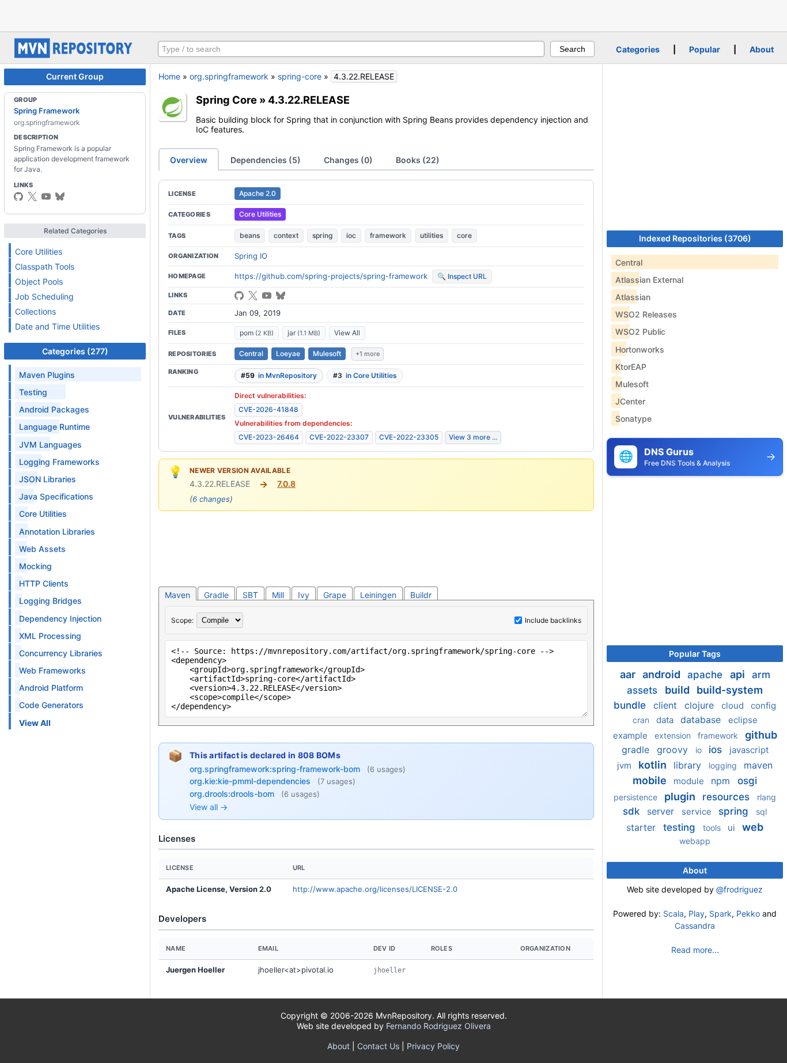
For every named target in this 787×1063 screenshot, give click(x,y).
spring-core (299, 76)
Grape (334, 595)
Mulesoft (327, 353)
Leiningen (378, 595)
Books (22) (418, 160)
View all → (209, 807)
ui (732, 827)
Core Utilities (38, 251)
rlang (766, 797)
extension (673, 735)
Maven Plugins (47, 375)
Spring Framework (47, 110)
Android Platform (51, 688)
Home (169, 76)
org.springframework (229, 76)
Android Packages (54, 409)
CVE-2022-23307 (339, 437)
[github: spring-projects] (18, 196)
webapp (694, 841)
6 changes (211, 499)
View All (347, 332)
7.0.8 (286, 484)
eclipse (743, 719)
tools (713, 828)
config (763, 705)
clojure (700, 705)
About (762, 49)
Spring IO (250, 255)
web (752, 827)
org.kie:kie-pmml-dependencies (251, 781)
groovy (674, 749)
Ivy (303, 595)
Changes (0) (348, 160)
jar (303, 332)
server (662, 811)
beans (250, 235)
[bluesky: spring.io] (60, 196)
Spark (720, 913)
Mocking (35, 566)
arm (761, 674)
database (702, 719)
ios (717, 749)
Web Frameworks (52, 670)
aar (629, 674)
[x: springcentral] (32, 196)
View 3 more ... (473, 437)
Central (251, 353)
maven (758, 765)
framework (388, 235)
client (666, 705)
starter (642, 827)
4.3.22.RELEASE (309, 99)
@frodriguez (739, 889)
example (631, 735)
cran (642, 720)
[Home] (74, 55)
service (698, 811)
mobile (651, 780)
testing (680, 827)
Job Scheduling (44, 296)
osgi (747, 780)
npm (722, 780)
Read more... (695, 950)
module (690, 781)
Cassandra (695, 925)
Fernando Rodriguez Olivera (438, 1026)
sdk (632, 811)
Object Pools (39, 281)
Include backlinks (553, 620)
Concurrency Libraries (61, 653)
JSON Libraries (47, 479)
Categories (638, 49)
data (666, 719)
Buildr (421, 595)
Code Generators (51, 705)
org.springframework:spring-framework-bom (276, 769)
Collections (35, 311)
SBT (250, 595)
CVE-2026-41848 (268, 409)
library (689, 765)
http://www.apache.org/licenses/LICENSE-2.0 (375, 889)
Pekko (748, 913)
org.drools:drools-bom (233, 794)
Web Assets (42, 549)
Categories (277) (75, 351)
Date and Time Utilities (57, 326)
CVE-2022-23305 (408, 437)
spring (322, 235)
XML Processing (50, 636)
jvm (625, 765)
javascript (749, 749)
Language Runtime (54, 427)
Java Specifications (56, 496)
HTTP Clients (44, 583)
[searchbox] (351, 49)
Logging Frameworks (59, 462)
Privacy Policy (433, 1046)
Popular (704, 49)
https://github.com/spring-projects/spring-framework (330, 276)
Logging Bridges (50, 601)
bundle (631, 705)
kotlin (653, 765)
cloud (733, 705)
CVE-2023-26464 (269, 437)
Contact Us (378, 1046)
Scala (673, 913)
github (761, 735)
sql (761, 811)
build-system (730, 690)
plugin (681, 796)
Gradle (216, 595)
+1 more (367, 354)
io (699, 750)
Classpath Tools (44, 266)
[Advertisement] (393, 14)
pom (257, 332)
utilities (431, 235)
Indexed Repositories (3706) (695, 238)
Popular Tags (695, 654)
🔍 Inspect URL (462, 276)
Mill (278, 595)
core (464, 235)
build (678, 690)
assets (643, 690)
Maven (177, 595)
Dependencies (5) (265, 160)
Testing (33, 392)
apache (706, 674)
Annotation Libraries (57, 531)
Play (696, 913)
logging (724, 765)
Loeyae (288, 353)
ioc (351, 235)
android (662, 674)
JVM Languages (50, 444)
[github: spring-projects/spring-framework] (239, 295)
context (286, 235)
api (738, 674)
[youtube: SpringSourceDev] (46, 196)
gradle (637, 749)
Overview (188, 160)
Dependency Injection (60, 618)
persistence (637, 797)
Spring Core (226, 99)
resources (727, 797)
